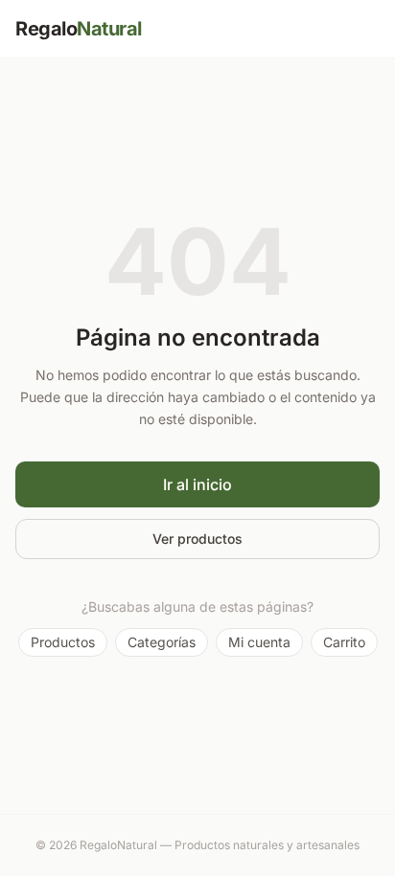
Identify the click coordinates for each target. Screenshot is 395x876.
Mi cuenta (259, 642)
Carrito (344, 642)
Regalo (78, 28)
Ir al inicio (197, 484)
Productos (63, 642)
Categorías (162, 642)
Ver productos (197, 538)
